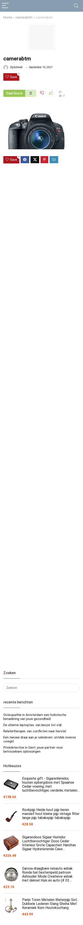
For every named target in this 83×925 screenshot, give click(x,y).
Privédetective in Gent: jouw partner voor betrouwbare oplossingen (33, 749)
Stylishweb (16, 67)
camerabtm (24, 17)
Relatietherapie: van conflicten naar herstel (34, 731)
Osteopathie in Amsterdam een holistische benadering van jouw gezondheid (34, 717)
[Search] (76, 6)
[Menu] (5, 6)
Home (7, 17)
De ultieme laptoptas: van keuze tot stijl (32, 725)
